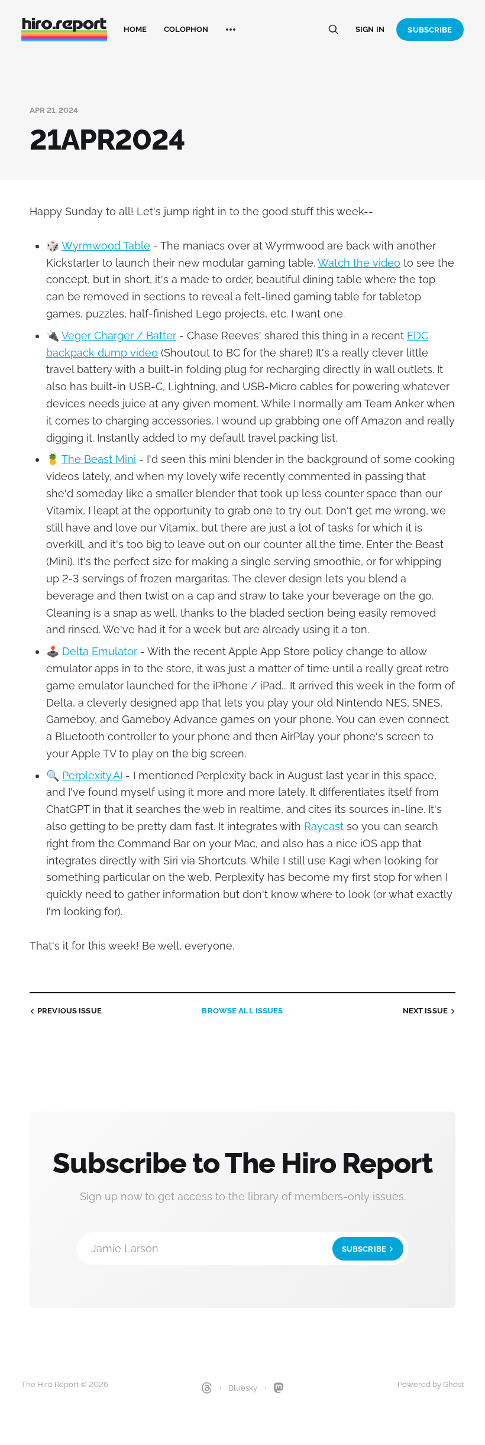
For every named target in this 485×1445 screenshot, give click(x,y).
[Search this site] (333, 29)
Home (135, 29)
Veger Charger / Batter (119, 335)
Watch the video (359, 263)
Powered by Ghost (430, 1384)
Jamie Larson (238, 1248)
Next (425, 1010)
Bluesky (242, 1388)
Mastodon (278, 1388)
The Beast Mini (99, 459)
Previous (69, 1010)
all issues (242, 1010)
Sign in (369, 29)
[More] (231, 29)
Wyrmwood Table (106, 245)
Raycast (324, 826)
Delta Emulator (99, 651)
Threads (207, 1388)
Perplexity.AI (92, 775)
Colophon (186, 29)
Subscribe (430, 29)
